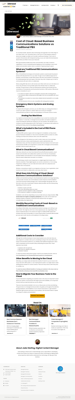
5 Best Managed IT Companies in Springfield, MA (59, 321)
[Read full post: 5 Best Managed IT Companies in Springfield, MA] (59, 316)
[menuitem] (69, 0)
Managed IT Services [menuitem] (25, 371)
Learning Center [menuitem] (45, 5)
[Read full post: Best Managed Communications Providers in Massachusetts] (37, 316)
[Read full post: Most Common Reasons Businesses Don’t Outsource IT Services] (15, 316)
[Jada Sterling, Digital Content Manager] (37, 342)
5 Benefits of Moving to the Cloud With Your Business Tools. (33, 271)
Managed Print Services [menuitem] (25, 374)
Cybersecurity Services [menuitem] (25, 381)
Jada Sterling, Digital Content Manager (32, 36)
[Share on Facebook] (11, 43)
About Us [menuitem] (40, 369)
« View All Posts (8, 11)
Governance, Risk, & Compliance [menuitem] (27, 390)
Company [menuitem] (52, 5)
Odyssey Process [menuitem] (41, 371)
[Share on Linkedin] (11, 47)
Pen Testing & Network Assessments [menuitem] (28, 385)
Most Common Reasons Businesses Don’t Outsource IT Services (14, 321)
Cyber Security (29, 49)
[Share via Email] (11, 50)
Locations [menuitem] (40, 376)
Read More (9, 333)
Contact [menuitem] (40, 378)
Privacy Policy (68, 396)
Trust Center (68, 397)
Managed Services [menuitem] (34, 5)
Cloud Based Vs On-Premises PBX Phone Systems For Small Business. (35, 255)
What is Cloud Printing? (38, 125)
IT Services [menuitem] (25, 5)
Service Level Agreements (60, 397)
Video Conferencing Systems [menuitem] (27, 378)
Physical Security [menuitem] (24, 388)
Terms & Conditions (61, 396)
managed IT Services (20, 49)
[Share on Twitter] (11, 45)
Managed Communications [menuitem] (26, 376)
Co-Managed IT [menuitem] (24, 383)
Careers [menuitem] (40, 374)
